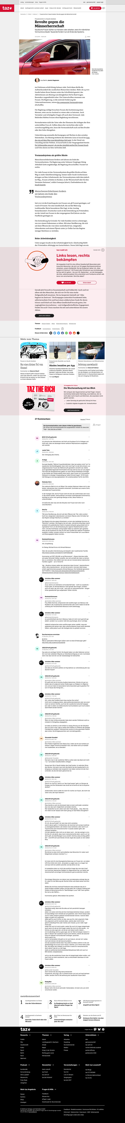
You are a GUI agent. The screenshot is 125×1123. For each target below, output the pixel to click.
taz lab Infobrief (47, 1077)
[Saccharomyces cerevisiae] (37, 635)
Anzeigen (23, 1102)
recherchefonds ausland (93, 1047)
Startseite (23, 14)
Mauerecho (24, 1077)
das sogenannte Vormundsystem (70, 102)
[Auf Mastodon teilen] (54, 333)
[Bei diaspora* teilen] (70, 333)
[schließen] (103, 250)
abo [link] (84, 2)
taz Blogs (88, 1070)
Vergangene (68, 1077)
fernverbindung (25, 1072)
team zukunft (46, 1069)
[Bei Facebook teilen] (62, 333)
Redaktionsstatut (76, 1109)
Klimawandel (46, 1056)
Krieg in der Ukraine (48, 1050)
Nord (22, 1056)
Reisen (22, 1094)
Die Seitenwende (69, 1045)
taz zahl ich (88, 1045)
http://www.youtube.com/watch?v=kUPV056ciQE (57, 553)
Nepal (44, 1047)
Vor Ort (66, 1072)
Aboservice (45, 1096)
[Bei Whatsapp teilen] (66, 333)
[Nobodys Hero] (37, 483)
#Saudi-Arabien (46, 323)
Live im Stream (68, 1075)
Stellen (66, 1047)
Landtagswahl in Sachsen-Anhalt (50, 1043)
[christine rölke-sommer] (41, 579)
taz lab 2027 (67, 1080)
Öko (21, 1042)
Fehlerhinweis (56, 329)
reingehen (23, 1083)
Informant (67, 1112)
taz (25, 1029)
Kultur (22, 1047)
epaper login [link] (100, 2)
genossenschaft (90, 1042)
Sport (22, 1050)
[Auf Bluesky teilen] (58, 333)
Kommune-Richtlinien (90, 1109)
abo (86, 1039)
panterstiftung (90, 1050)
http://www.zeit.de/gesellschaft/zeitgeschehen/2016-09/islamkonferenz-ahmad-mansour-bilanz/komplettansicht (63, 572)
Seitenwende (95, 1112)
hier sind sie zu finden (54, 429)
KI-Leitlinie (100, 1109)
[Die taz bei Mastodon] (95, 1030)
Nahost (35, 14)
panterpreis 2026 (90, 1053)
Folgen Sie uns (89, 1029)
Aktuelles (67, 1039)
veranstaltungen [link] (29, 2)
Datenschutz (75, 1112)
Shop (22, 1099)
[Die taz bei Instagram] (103, 1030)
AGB (88, 1112)
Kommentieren (47, 329)
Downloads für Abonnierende (51, 1102)
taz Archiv (88, 1078)
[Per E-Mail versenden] (50, 333)
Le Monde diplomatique (93, 1075)
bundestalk (23, 1069)
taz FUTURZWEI (90, 1072)
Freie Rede (23, 1080)
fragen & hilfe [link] (42, 2)
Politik (29, 14)
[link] (22, 8)
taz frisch (45, 1072)
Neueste (82, 419)
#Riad (53, 323)
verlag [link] (22, 2)
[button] (103, 8)
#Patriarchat (72, 323)
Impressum (83, 1112)
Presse (66, 1050)
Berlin (22, 1053)
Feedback (45, 1094)
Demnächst (67, 1069)
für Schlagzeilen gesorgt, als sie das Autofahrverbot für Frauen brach (61, 145)
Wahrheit (23, 1058)
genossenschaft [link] (91, 2)
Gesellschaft (24, 1045)
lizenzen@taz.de (33, 1112)
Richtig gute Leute (48, 1053)
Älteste (88, 419)
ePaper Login (46, 1099)
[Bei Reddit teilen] (74, 333)
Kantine (22, 1097)
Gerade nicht (96, 250)
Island (44, 1039)
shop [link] (36, 2)
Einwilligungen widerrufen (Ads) (74, 1115)
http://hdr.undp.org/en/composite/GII (53, 643)
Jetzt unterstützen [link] (44, 315)
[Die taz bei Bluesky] (99, 1030)
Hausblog (67, 1042)
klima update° (24, 1075)
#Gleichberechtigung (62, 323)
